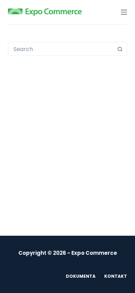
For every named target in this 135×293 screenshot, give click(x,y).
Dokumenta (81, 276)
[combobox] (60, 49)
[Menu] (124, 12)
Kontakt (115, 276)
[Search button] (120, 49)
